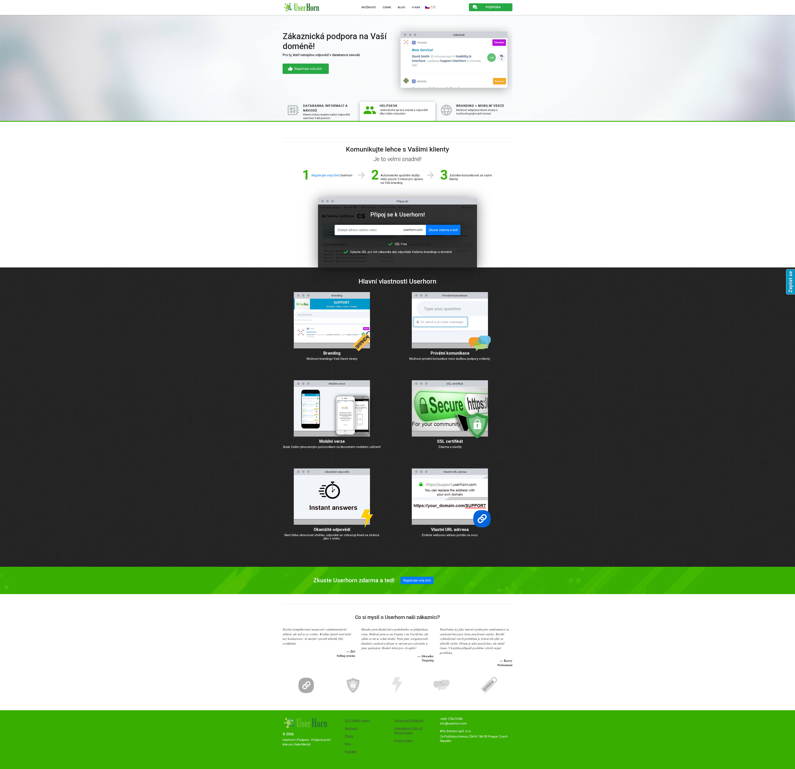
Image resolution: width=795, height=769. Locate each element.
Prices (349, 736)
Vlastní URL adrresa (450, 529)
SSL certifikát (450, 441)
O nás (416, 7)
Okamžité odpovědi (332, 529)
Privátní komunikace (450, 353)
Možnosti (368, 7)
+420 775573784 (451, 719)
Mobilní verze (332, 441)
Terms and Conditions (409, 720)
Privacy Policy (403, 741)
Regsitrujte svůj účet (427, 72)
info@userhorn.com (453, 723)
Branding (332, 353)
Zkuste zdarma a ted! (443, 230)
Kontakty (351, 751)
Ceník (387, 7)
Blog (401, 7)
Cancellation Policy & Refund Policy (408, 731)
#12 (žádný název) (357, 720)
